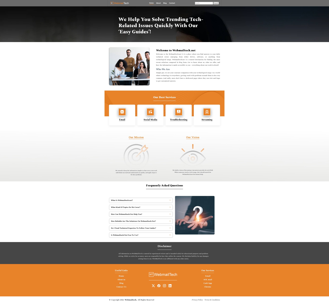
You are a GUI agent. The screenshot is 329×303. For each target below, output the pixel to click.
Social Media (150, 120)
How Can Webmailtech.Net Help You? (126, 214)
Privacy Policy (197, 299)
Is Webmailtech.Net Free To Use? (124, 235)
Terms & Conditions (212, 299)
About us (121, 280)
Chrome (207, 287)
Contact (172, 3)
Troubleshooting (178, 120)
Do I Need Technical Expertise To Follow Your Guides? (133, 228)
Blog (165, 3)
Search (216, 3)
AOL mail (207, 280)
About (158, 3)
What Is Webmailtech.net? (122, 200)
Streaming (207, 120)
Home (151, 3)
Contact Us (121, 287)
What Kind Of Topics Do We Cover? (125, 207)
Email (122, 120)
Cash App (207, 283)
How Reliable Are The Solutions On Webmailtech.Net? (133, 221)
